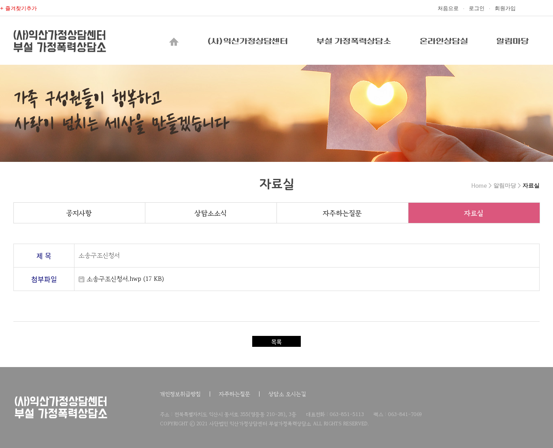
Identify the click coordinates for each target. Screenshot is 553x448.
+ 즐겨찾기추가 (18, 8)
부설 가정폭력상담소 (353, 41)
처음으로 (448, 8)
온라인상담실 (443, 41)
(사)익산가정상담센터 (247, 41)
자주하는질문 (342, 213)
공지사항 (79, 213)
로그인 (477, 8)
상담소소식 (211, 213)
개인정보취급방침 (180, 394)
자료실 (473, 213)
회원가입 (505, 8)
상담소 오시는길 (287, 394)
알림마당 (512, 41)
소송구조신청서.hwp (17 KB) (124, 278)
